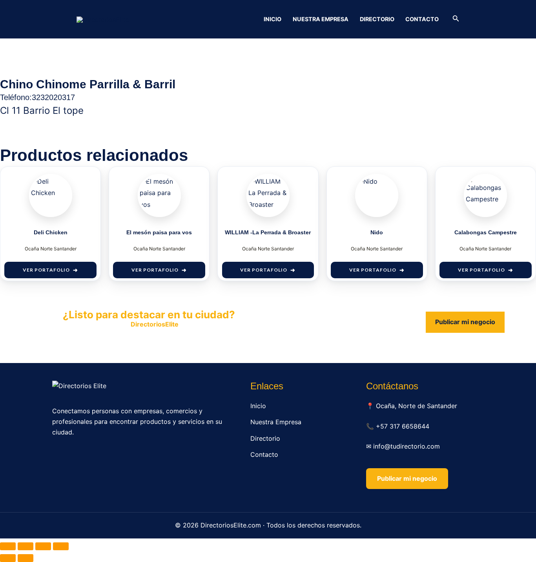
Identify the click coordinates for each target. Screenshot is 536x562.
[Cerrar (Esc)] (61, 546)
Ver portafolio (46, 270)
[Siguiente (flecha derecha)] (25, 558)
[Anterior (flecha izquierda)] (8, 558)
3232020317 (53, 97)
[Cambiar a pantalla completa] (25, 546)
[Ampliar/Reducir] (8, 546)
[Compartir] (43, 546)
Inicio (272, 19)
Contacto (422, 19)
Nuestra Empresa (320, 19)
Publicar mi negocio (465, 322)
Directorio (377, 19)
